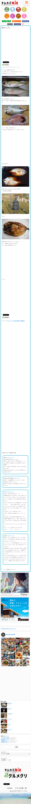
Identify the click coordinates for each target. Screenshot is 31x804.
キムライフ (9, 320)
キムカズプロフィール (18, 791)
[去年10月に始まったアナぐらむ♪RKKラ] (19, 662)
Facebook (25, 21)
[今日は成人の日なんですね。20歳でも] (26, 655)
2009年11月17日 (11, 457)
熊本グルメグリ (16, 21)
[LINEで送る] (5, 64)
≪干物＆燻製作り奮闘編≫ (18, 320)
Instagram (17, 24)
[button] (26, 3)
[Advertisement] (15, 44)
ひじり (6, 491)
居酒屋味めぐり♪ (4, 739)
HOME (10, 788)
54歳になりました (5, 742)
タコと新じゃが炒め (5, 737)
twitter (10, 24)
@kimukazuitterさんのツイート (8, 628)
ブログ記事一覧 (6, 21)
